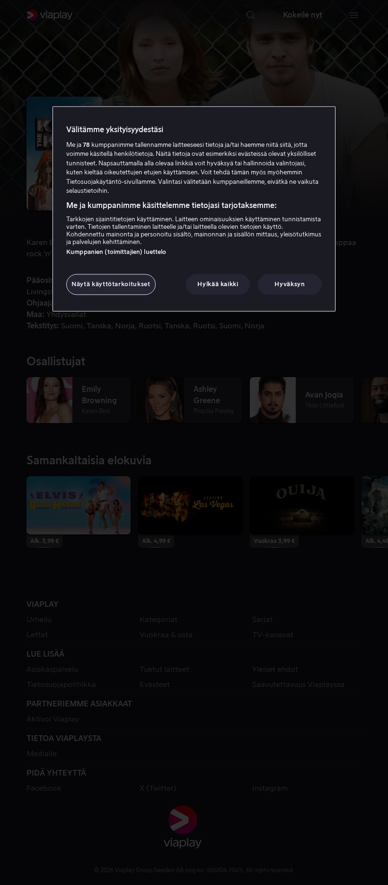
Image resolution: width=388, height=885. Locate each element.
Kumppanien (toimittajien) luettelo (116, 252)
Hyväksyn (289, 284)
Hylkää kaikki (217, 284)
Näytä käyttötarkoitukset (110, 284)
